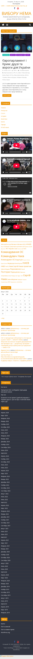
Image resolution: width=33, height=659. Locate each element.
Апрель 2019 (5, 607)
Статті (3, 113)
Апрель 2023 (5, 470)
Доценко (3, 248)
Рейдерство (14, 275)
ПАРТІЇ (27, 55)
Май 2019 (4, 604)
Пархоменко (15, 269)
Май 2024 (4, 453)
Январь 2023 (5, 479)
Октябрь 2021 (5, 523)
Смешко (20, 279)
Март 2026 (4, 415)
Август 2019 (4, 598)
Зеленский (20, 248)
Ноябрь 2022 (5, 485)
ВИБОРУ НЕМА (16, 13)
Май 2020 (4, 572)
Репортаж (4, 110)
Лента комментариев (7, 629)
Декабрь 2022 (5, 482)
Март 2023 (4, 473)
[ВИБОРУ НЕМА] (3, 25)
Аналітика (6, 55)
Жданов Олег (5, 350)
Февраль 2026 (5, 418)
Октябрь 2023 (5, 462)
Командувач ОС (8, 259)
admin (15, 70)
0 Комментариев (24, 70)
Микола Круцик (12, 77)
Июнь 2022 (4, 499)
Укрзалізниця (4, 282)
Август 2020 (4, 563)
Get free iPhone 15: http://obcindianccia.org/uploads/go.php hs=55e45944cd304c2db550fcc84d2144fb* (13, 357)
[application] (16, 145)
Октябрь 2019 (5, 592)
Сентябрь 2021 (5, 525)
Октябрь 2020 (5, 557)
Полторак (5, 272)
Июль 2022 (4, 497)
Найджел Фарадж (21, 77)
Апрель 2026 (5, 412)
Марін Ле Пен (9, 75)
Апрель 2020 (5, 575)
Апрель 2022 (5, 505)
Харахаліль (13, 282)
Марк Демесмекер (19, 75)
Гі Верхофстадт (25, 73)
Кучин (5, 263)
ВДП (19, 73)
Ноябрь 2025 (5, 424)
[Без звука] (27, 152)
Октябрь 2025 (5, 427)
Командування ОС (12, 252)
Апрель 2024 (5, 456)
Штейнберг (19, 282)
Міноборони (18, 263)
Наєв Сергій (13, 266)
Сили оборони (12, 279)
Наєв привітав (25, 266)
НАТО (7, 266)
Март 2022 (4, 508)
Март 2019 (4, 610)
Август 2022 (4, 494)
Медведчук (11, 263)
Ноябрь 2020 (5, 554)
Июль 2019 (4, 601)
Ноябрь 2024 (5, 444)
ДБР (24, 246)
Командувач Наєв (12, 256)
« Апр (2, 318)
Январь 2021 (5, 549)
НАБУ (3, 266)
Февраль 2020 (5, 581)
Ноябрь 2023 (5, 459)
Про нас (3, 395)
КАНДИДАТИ (20, 55)
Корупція (19, 260)
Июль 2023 (4, 465)
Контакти (4, 387)
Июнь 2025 (4, 433)
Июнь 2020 (4, 569)
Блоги (3, 122)
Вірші (2, 246)
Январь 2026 (5, 421)
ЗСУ (7, 249)
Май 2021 (4, 537)
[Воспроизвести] (3, 152)
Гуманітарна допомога (16, 246)
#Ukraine (19, 244)
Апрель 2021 (5, 540)
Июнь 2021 (4, 534)
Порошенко (15, 272)
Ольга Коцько (5, 269)
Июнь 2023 (4, 468)
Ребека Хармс (6, 80)
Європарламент (8, 73)
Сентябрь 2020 (5, 560)
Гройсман (7, 246)
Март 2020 (4, 578)
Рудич (19, 275)
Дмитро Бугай (28, 246)
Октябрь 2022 (5, 488)
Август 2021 (4, 528)
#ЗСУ (24, 244)
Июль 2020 (4, 566)
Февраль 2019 (5, 612)
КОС (25, 249)
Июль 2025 (4, 430)
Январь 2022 (5, 514)
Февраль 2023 (5, 476)
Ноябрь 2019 (5, 589)
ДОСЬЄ (13, 55)
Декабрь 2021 (5, 517)
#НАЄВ (28, 244)
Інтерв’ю (3, 116)
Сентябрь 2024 (5, 447)
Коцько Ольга (26, 260)
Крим (3, 75)
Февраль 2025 (5, 436)
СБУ (22, 275)
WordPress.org (5, 632)
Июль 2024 (4, 450)
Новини (3, 108)
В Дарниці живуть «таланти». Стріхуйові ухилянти (16, 360)
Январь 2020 (5, 583)
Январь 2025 (5, 439)
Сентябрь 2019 (5, 595)
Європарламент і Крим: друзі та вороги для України (16, 64)
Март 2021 (4, 543)
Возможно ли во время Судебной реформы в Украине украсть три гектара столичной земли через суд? (15, 399)
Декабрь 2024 (5, 441)
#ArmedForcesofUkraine (8, 244)
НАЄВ (26, 263)
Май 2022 (4, 502)
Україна (24, 279)
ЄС (17, 73)
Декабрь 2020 (5, 552)
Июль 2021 (4, 531)
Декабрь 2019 (5, 586)
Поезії (23, 269)
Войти (3, 624)
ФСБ (9, 282)
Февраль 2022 (5, 511)
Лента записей (5, 626)
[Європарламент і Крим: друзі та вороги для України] (16, 35)
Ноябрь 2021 (5, 520)
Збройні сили (13, 249)
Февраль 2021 (5, 546)
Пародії (3, 124)
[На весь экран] (30, 152)
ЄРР (14, 73)
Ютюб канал (5, 127)
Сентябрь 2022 (5, 491)
